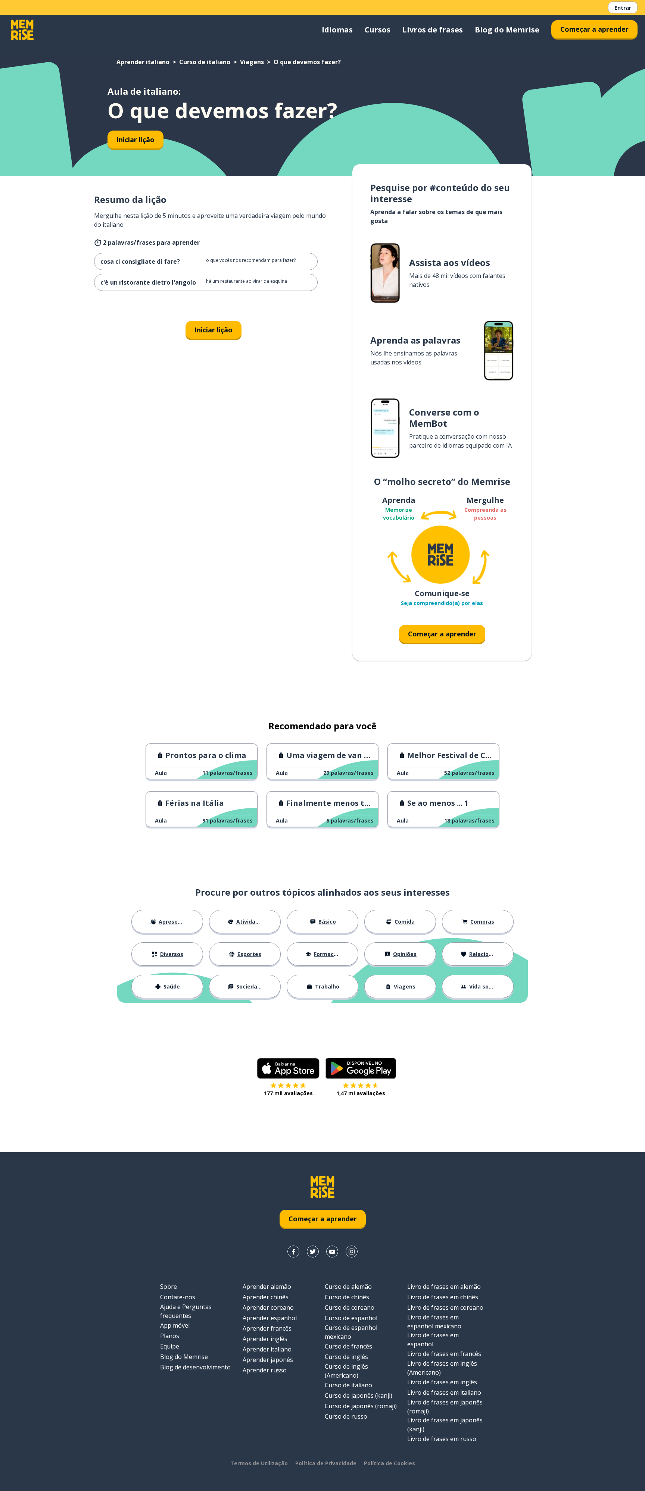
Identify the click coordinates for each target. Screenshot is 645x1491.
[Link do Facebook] (293, 1251)
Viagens (252, 62)
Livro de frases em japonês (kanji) (445, 1424)
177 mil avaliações (288, 1093)
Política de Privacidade (325, 1463)
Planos (169, 1336)
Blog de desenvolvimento (195, 1367)
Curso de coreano (349, 1307)
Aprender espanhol (270, 1318)
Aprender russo (265, 1370)
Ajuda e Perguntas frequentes (186, 1311)
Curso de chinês (347, 1297)
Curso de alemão (348, 1286)
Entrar (622, 7)
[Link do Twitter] (313, 1251)
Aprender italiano (142, 62)
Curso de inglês (346, 1357)
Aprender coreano (268, 1307)
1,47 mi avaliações (360, 1093)
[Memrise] (22, 30)
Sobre (168, 1286)
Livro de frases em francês (444, 1354)
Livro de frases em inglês (442, 1382)
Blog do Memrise (507, 30)
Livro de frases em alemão (444, 1286)
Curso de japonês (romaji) (361, 1406)
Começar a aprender (594, 29)
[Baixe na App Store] (288, 1068)
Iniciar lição (135, 139)
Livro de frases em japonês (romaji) (445, 1406)
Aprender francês (267, 1328)
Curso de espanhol (351, 1318)
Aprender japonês (268, 1360)
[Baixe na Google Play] (360, 1068)
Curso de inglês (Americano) (346, 1370)
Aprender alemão (267, 1286)
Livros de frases (432, 30)
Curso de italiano (204, 62)
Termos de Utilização (259, 1463)
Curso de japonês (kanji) (358, 1395)
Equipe (169, 1346)
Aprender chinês (266, 1297)
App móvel (175, 1325)
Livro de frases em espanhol (433, 1339)
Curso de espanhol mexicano (351, 1332)
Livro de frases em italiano (444, 1392)
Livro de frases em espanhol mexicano (434, 1321)
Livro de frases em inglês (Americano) (442, 1367)
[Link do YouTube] (332, 1251)
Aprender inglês (265, 1339)
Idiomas (337, 30)
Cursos (377, 30)
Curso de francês (348, 1346)
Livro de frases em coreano (445, 1307)
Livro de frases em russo (441, 1439)
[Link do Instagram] (352, 1251)
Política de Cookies (389, 1463)
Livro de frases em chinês (442, 1297)
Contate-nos (177, 1297)
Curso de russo (346, 1416)
